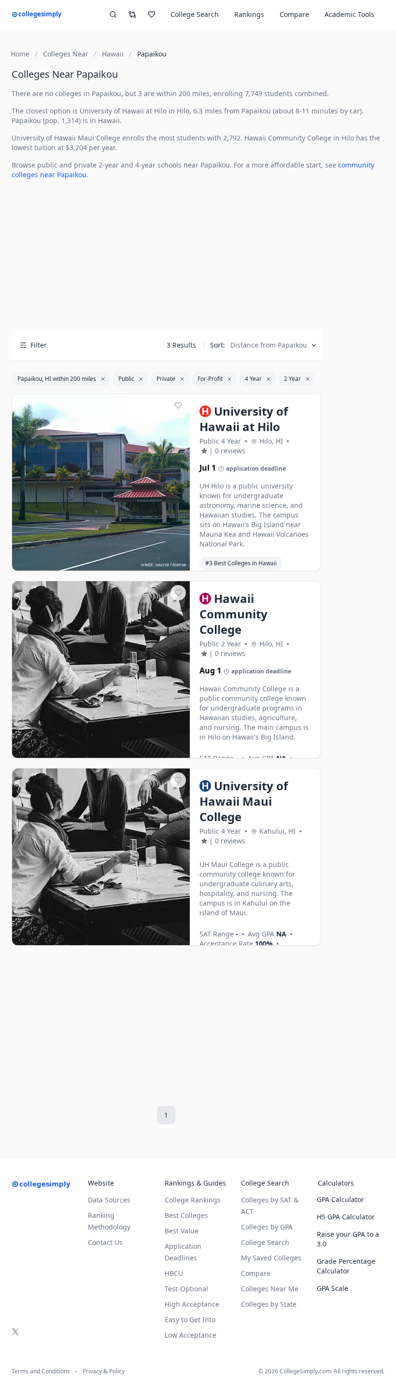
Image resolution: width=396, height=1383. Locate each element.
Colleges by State (269, 1304)
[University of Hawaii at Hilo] (101, 483)
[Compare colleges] (132, 14)
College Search (265, 1242)
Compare (294, 14)
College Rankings (193, 1199)
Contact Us (105, 1242)
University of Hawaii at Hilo (123, 110)
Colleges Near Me (269, 1288)
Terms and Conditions (41, 1371)
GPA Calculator (340, 1199)
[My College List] (151, 14)
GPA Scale (332, 1288)
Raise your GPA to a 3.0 (348, 1238)
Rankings (249, 14)
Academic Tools (349, 14)
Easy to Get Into (190, 1319)
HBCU (174, 1273)
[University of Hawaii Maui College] (101, 857)
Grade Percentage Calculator (346, 1266)
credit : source (155, 564)
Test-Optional (186, 1288)
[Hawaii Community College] (101, 670)
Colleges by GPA (267, 1226)
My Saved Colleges (271, 1257)
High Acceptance (192, 1304)
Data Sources (109, 1199)
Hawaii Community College (287, 137)
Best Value (181, 1230)
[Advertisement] (166, 254)
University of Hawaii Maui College (66, 137)
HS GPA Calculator (346, 1216)
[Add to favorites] (178, 405)
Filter (38, 344)
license (179, 564)
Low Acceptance (190, 1335)
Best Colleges (186, 1215)
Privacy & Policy (104, 1371)
